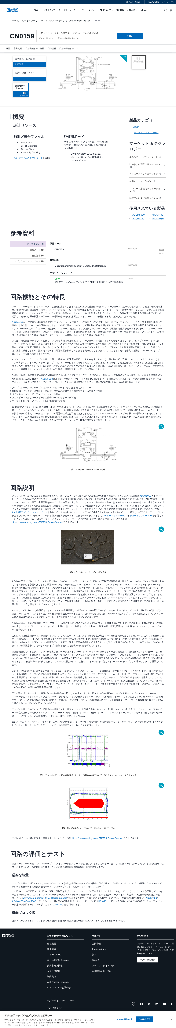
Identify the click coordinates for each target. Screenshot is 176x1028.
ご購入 (130, 36)
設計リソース (24, 125)
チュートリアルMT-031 (116, 515)
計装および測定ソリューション (144, 165)
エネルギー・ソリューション (145, 157)
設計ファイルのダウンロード (28, 157)
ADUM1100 (157, 214)
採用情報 (51, 949)
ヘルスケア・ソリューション (145, 173)
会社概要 (51, 943)
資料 (94, 954)
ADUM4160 (138, 218)
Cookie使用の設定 (124, 1019)
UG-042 (58, 904)
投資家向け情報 (55, 965)
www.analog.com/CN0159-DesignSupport (45, 898)
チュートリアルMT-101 (141, 515)
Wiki (94, 960)
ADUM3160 (158, 218)
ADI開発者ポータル (101, 971)
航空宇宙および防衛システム (145, 198)
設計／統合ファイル (25, 72)
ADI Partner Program (58, 982)
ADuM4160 (17, 322)
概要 (8, 48)
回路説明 (52, 48)
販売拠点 (51, 976)
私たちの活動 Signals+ (58, 960)
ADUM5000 (138, 214)
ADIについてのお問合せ (59, 987)
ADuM (149, 898)
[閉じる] (172, 1019)
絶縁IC (136, 127)
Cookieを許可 (144, 1019)
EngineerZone (99, 949)
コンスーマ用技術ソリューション (144, 189)
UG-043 (102, 901)
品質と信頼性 (53, 971)
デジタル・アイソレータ (146, 132)
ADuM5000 (47, 378)
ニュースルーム (55, 954)
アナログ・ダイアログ (103, 965)
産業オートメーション (142, 181)
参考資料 (18, 48)
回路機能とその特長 (34, 48)
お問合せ (96, 943)
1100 (154, 898)
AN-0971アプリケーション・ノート (29, 512)
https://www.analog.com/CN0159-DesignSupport (37, 522)
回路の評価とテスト (68, 48)
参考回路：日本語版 (25, 58)
